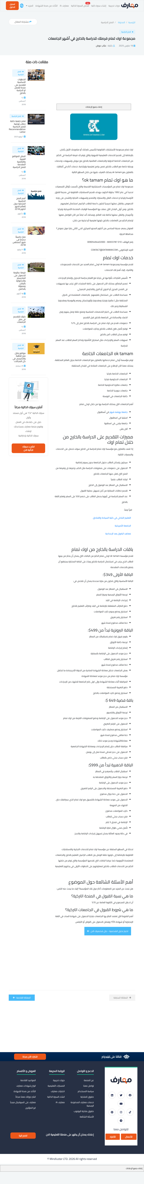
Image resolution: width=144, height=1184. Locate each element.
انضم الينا (23, 1135)
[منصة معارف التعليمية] (129, 5)
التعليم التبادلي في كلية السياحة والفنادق (112, 518)
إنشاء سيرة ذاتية (98, 6)
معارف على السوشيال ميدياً (23, 1102)
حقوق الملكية (87, 1096)
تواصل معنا (88, 1085)
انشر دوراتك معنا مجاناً (25, 1096)
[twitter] (121, 1095)
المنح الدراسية (107, 22)
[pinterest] (112, 1112)
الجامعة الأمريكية (123, 526)
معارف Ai (64, 6)
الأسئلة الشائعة (87, 1116)
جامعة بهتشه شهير (119, 412)
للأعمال (128, 1137)
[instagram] (121, 1112)
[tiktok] (130, 1112)
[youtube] (121, 1103)
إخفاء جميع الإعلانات (94, 107)
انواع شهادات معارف (26, 1085)
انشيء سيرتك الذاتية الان (28, 448)
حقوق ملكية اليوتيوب (84, 1111)
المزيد (30, 6)
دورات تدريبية (114, 6)
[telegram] (121, 1120)
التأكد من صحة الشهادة (46, 6)
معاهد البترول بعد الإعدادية (118, 533)
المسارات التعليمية (56, 1085)
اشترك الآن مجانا (30, 1057)
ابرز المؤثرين (30, 1107)
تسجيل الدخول (12, 5)
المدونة (121, 22)
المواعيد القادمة (28, 1080)
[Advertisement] (94, 82)
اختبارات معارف (58, 1091)
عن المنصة (89, 1080)
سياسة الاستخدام (86, 1091)
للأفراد (113, 1137)
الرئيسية (131, 22)
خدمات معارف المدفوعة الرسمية (82, 1104)
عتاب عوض (101, 45)
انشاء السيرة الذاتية (56, 1096)
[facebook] (130, 1095)
